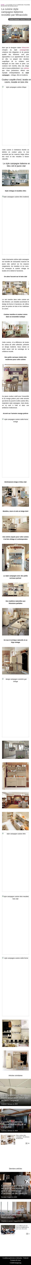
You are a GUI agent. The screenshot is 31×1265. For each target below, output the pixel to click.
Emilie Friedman (14, 19)
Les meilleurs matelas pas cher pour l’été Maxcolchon (13, 1215)
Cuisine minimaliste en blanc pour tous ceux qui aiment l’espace (14, 1098)
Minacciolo (25, 47)
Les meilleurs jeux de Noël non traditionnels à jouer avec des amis (22, 1227)
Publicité (25, 1258)
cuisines (26, 68)
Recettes (3, 1197)
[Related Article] (15, 1092)
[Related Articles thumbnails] (8, 1149)
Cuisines (3, 1104)
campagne (23, 50)
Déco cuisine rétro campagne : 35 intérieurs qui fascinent (22, 1137)
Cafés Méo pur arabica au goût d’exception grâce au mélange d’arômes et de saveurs (14, 1189)
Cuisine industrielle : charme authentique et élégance (13, 1124)
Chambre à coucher (7, 1221)
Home (2, 5)
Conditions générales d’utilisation (12, 1258)
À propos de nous (15, 1260)
